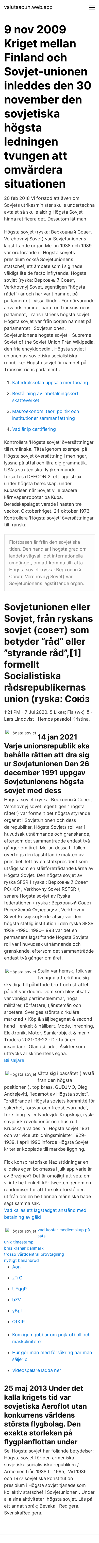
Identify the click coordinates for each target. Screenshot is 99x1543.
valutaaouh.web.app (28, 7)
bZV (16, 1299)
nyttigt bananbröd (21, 1260)
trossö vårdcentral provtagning (34, 1254)
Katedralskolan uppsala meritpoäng (50, 382)
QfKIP (18, 1321)
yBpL (17, 1310)
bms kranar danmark (24, 1248)
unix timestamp (19, 1241)
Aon (16, 1266)
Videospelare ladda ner (36, 1370)
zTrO (17, 1277)
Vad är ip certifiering (34, 429)
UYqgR (19, 1288)
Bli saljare (14, 1060)
